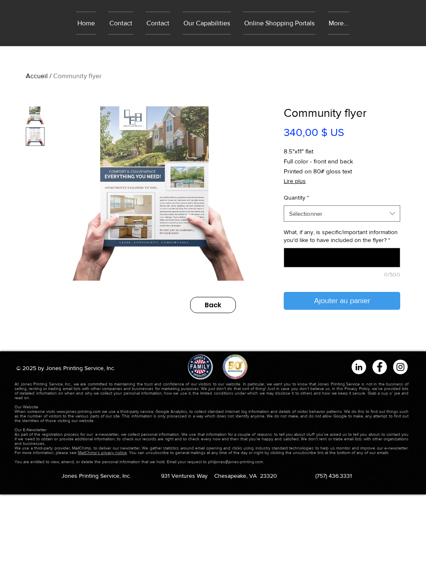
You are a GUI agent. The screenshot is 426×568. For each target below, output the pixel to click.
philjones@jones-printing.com (235, 461)
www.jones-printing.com (79, 411)
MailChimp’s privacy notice (102, 452)
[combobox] (342, 213)
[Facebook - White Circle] (379, 367)
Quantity (296, 197)
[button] (279, 23)
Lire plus (295, 181)
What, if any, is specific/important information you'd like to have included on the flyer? (341, 236)
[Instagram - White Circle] (400, 367)
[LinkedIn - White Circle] (359, 367)
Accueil (37, 75)
